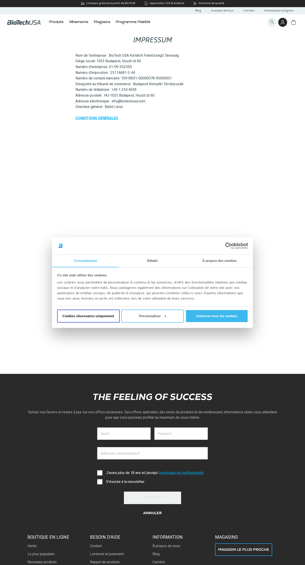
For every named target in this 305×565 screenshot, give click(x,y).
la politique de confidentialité (181, 473)
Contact (96, 546)
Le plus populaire (40, 554)
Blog (198, 11)
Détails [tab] (152, 260)
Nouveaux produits (42, 562)
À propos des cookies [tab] (219, 260)
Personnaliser (150, 316)
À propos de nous (222, 11)
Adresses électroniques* (120, 453)
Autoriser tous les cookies (216, 316)
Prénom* (165, 434)
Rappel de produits (105, 562)
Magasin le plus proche (243, 550)
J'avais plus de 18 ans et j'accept (155, 473)
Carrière (248, 11)
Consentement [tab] (85, 260)
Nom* (105, 434)
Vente (32, 546)
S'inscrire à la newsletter (125, 482)
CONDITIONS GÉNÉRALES (96, 118)
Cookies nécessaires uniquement (88, 316)
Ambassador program (278, 11)
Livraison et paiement (107, 554)
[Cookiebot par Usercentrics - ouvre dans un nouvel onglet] (228, 245)
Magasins (226, 537)
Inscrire (152, 497)
